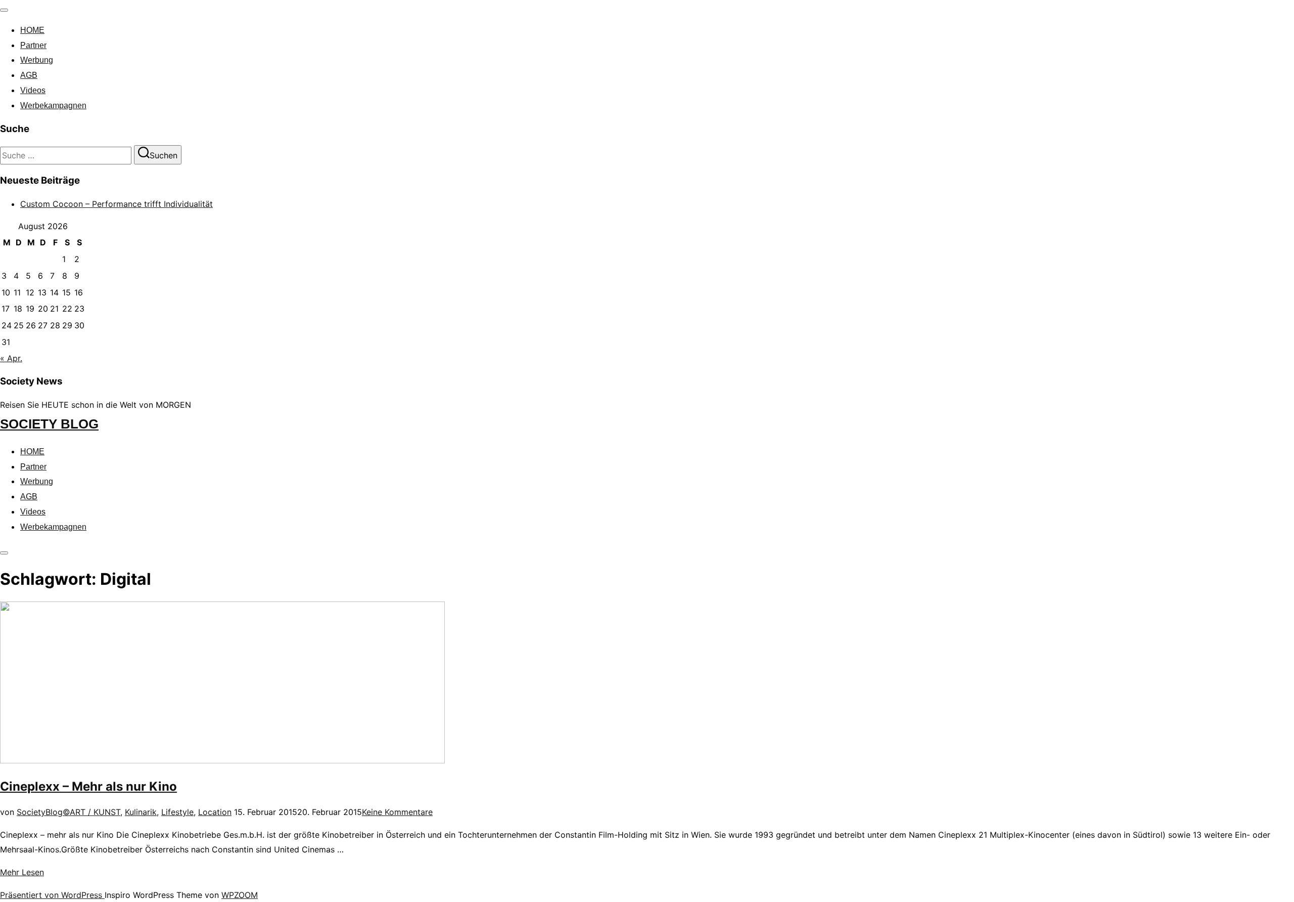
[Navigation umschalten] (4, 10)
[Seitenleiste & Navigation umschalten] (4, 552)
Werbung (36, 60)
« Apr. (11, 358)
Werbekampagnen (53, 105)
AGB (28, 75)
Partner (33, 45)
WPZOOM (239, 895)
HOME (32, 30)
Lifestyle (177, 812)
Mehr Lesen (22, 872)
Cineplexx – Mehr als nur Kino (88, 786)
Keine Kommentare (397, 812)
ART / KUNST (95, 812)
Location (215, 812)
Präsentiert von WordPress (52, 895)
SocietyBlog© (43, 812)
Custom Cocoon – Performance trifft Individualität (116, 204)
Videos (32, 90)
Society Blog (49, 424)
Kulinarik (141, 812)
